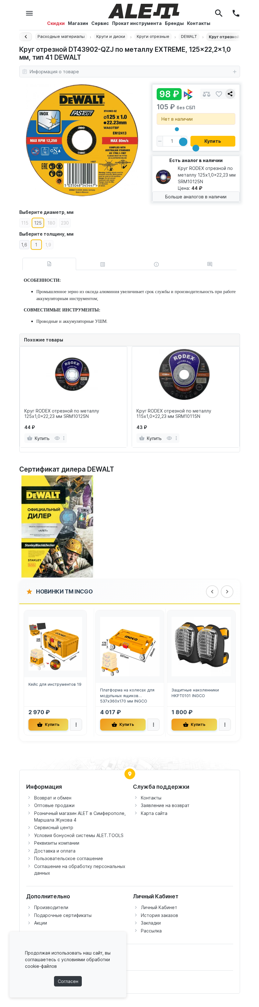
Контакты (151, 797)
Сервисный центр (53, 827)
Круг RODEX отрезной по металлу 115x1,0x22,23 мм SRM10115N (173, 413)
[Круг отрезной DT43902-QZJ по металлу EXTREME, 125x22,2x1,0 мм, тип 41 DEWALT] (82, 140)
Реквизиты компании (56, 843)
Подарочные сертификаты (63, 915)
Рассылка (151, 930)
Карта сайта (154, 813)
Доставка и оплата (54, 850)
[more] (64, 438)
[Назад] (25, 37)
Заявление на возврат (165, 805)
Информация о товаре (54, 71)
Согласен (68, 981)
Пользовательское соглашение (68, 858)
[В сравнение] (206, 94)
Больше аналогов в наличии (195, 196)
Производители (51, 907)
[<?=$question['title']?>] (58, 526)
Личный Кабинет (159, 907)
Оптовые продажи (54, 805)
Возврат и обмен (52, 797)
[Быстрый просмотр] (57, 438)
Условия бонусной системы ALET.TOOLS (78, 835)
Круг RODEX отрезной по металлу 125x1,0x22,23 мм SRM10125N (61, 413)
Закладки (151, 923)
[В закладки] (219, 94)
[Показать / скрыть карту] (129, 774)
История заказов (159, 915)
